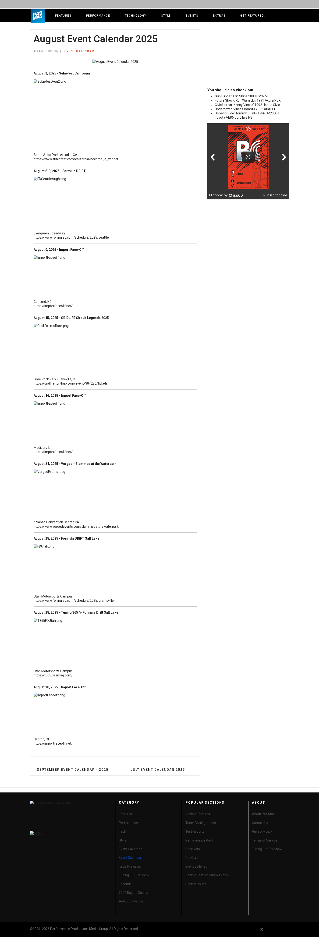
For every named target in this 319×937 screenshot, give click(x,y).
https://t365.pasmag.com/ (53, 675)
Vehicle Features (197, 814)
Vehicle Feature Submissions (206, 875)
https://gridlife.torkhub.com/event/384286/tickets (71, 383)
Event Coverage (130, 849)
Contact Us (260, 823)
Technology (135, 15)
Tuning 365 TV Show (134, 875)
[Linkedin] (278, 929)
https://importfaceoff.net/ (53, 306)
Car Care (191, 857)
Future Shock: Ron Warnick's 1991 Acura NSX (248, 100)
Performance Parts (199, 840)
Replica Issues (195, 884)
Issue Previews (130, 866)
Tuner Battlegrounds (200, 823)
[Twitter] (261, 929)
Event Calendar (79, 51)
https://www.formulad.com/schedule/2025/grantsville (74, 600)
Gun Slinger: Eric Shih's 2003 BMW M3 (242, 96)
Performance (98, 15)
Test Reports (194, 831)
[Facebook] (253, 929)
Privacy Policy (262, 831)
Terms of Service (264, 840)
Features (63, 15)
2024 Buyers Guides (133, 893)
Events (192, 15)
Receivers (192, 849)
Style (166, 15)
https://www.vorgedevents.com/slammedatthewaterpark (76, 526)
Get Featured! (252, 15)
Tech (122, 831)
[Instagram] (287, 929)
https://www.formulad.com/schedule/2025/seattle (71, 237)
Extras (219, 15)
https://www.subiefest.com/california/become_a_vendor (76, 159)
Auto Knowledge (131, 901)
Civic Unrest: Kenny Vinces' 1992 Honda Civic (247, 105)
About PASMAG (263, 814)
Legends (125, 884)
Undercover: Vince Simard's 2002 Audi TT (245, 109)
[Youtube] (270, 929)
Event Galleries (196, 866)
